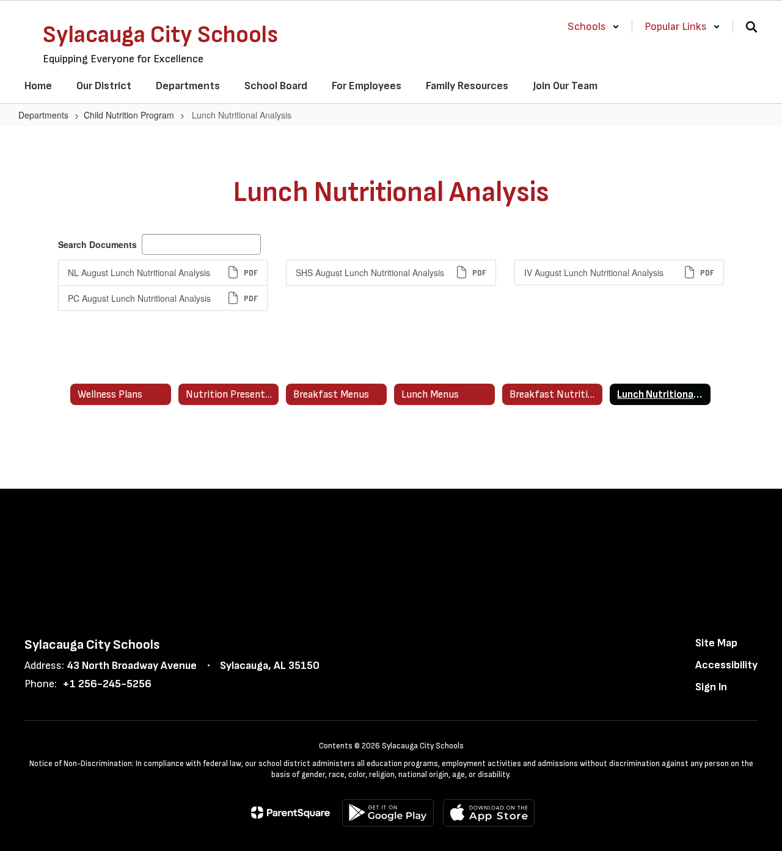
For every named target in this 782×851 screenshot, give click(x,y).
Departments (43, 115)
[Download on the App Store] (489, 813)
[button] (593, 26)
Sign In (711, 687)
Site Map (716, 643)
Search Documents (97, 244)
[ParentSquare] (290, 812)
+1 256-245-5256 (107, 684)
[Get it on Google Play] (388, 813)
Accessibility (726, 665)
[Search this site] (751, 27)
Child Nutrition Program (129, 115)
